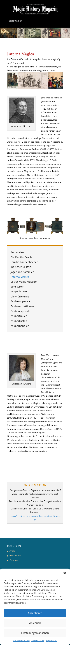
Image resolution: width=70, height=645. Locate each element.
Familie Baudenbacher (24, 262)
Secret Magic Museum (24, 282)
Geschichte (15, 555)
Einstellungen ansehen (35, 633)
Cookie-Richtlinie (21, 640)
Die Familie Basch (21, 257)
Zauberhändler (20, 326)
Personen (14, 560)
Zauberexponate (20, 311)
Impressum (51, 640)
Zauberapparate (20, 301)
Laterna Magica (20, 277)
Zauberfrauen (19, 316)
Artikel (13, 550)
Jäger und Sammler (22, 272)
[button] (64, 573)
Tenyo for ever (19, 291)
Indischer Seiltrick (21, 267)
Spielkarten (17, 287)
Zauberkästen (19, 321)
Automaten (17, 252)
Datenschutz (37, 640)
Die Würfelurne (20, 296)
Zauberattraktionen (22, 306)
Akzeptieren (35, 613)
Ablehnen (35, 623)
